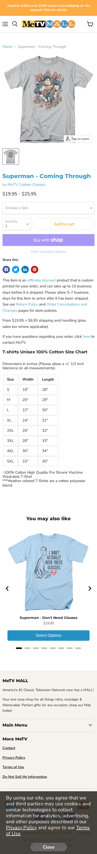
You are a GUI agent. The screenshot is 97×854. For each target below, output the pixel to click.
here (86, 336)
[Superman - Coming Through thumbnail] (11, 156)
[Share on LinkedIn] (25, 269)
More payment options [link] (48, 252)
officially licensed (41, 280)
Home (7, 47)
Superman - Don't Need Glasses (48, 617)
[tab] (19, 648)
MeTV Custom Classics (27, 184)
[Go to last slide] (7, 588)
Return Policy (27, 304)
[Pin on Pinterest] (34, 269)
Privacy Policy (21, 827)
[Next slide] (90, 588)
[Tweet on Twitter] (15, 269)
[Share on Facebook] (6, 269)
